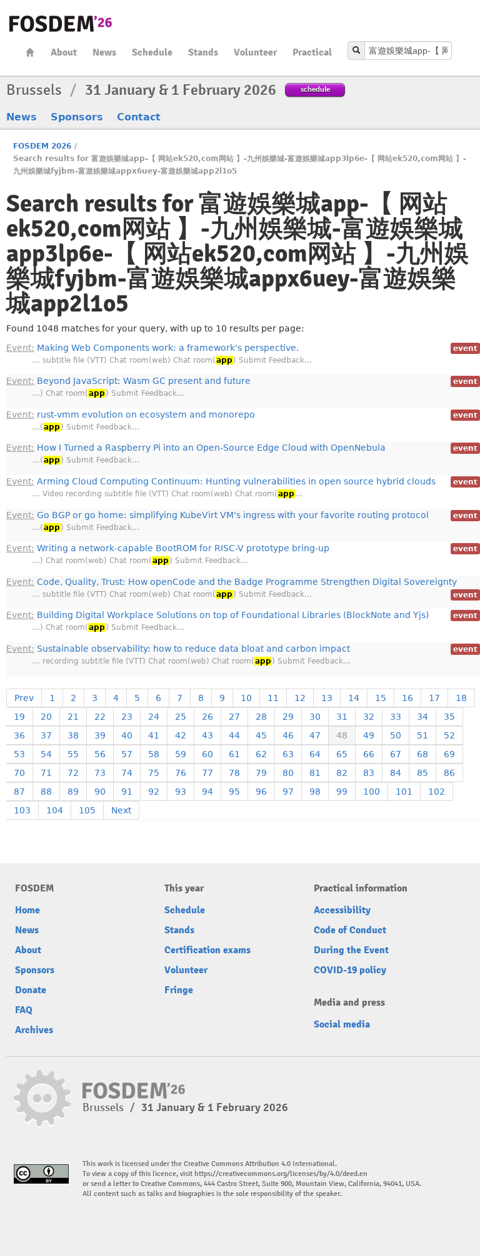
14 (353, 698)
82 (342, 773)
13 (326, 698)
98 (315, 792)
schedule (315, 89)
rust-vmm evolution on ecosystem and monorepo (130, 414)
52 (449, 735)
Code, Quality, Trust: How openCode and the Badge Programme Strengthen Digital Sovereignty (231, 582)
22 (100, 717)
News (104, 52)
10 (246, 698)
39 (100, 735)
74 (126, 773)
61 (234, 754)
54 (46, 754)
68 (422, 754)
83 (368, 773)
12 (300, 698)
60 (207, 754)
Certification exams (207, 950)
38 (73, 735)
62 (261, 754)
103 (22, 810)
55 (73, 754)
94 (207, 792)
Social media (342, 1024)
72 (73, 773)
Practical (312, 52)
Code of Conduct (350, 930)
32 (368, 717)
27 (234, 717)
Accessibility (342, 910)
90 (100, 792)
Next (121, 810)
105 (87, 810)
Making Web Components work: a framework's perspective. (152, 348)
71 (46, 773)
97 (288, 792)
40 (126, 735)
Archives (34, 1030)
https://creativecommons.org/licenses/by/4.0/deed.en (281, 1174)
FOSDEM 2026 (42, 146)
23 (126, 717)
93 (180, 792)
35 (449, 717)
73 (100, 773)
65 (342, 754)
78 (234, 773)
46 (288, 735)
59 (180, 754)
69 (449, 754)
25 (180, 717)
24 (153, 717)
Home (30, 52)
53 (19, 754)
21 (73, 717)
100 (371, 792)
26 (207, 717)
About (64, 52)
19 (19, 717)
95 (234, 792)
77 (207, 773)
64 (315, 754)
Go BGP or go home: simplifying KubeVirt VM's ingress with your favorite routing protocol (217, 515)
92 (153, 792)
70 (19, 773)
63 (288, 754)
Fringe (178, 990)
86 (449, 773)
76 (180, 773)
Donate (30, 990)
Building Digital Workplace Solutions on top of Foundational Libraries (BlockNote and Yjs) (217, 615)
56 (100, 754)
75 (153, 773)
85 (422, 773)
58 (153, 754)
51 (422, 735)
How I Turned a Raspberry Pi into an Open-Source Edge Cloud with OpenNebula (196, 448)
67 (395, 754)
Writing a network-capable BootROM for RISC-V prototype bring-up (167, 548)
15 (380, 698)
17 (434, 698)
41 (153, 735)
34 (422, 717)
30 (315, 717)
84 (395, 773)
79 (261, 773)
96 (261, 792)
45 (261, 735)
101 (404, 792)
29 (288, 717)
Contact (139, 117)
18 (461, 698)
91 (126, 792)
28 (261, 717)
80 (288, 773)
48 (342, 735)
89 (73, 792)
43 (207, 735)
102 (436, 792)
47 (315, 735)
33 (395, 717)
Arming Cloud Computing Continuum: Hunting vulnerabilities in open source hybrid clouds (221, 481)
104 (54, 810)
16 (407, 698)
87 (19, 792)
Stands (203, 52)
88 (46, 792)
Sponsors (77, 117)
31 (342, 717)
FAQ (23, 1010)
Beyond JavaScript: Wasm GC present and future (128, 381)
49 (368, 735)
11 (273, 698)
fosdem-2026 (60, 24)
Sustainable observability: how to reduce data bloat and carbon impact (178, 649)
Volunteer (255, 52)
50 (395, 735)
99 (342, 792)
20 (46, 717)
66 (368, 754)
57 (126, 754)
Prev (24, 698)
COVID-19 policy (350, 970)
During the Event (351, 950)
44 (234, 735)
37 (46, 735)
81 (315, 773)
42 (180, 735)
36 (19, 735)
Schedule (152, 52)
